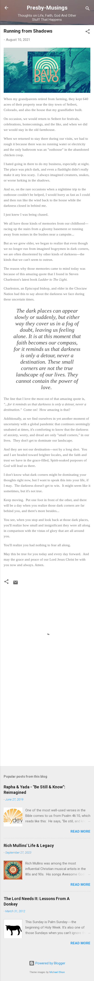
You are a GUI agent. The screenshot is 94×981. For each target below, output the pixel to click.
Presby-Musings (47, 8)
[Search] (87, 9)
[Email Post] (15, 584)
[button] (87, 32)
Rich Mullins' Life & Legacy (29, 845)
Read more (80, 831)
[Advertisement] (47, 727)
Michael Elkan (57, 972)
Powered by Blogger (49, 963)
